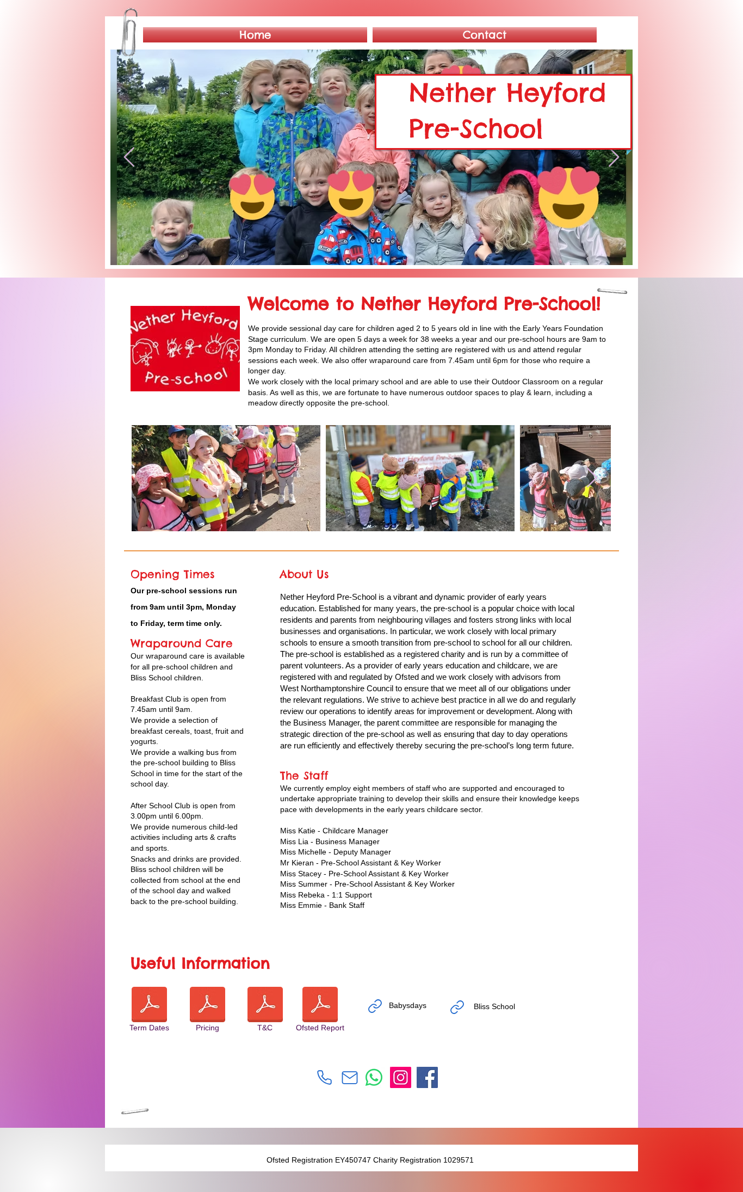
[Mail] (350, 1078)
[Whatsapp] (374, 1077)
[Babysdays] (375, 1005)
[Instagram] (400, 1077)
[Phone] (324, 1077)
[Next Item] (614, 157)
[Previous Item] (129, 157)
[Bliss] (456, 1007)
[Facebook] (427, 1077)
